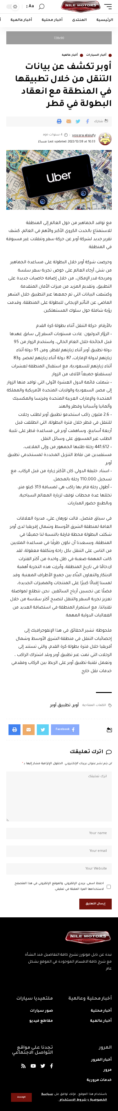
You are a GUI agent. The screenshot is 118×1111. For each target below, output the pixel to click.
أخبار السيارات (96, 55)
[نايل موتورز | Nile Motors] (80, 6)
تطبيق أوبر (60, 705)
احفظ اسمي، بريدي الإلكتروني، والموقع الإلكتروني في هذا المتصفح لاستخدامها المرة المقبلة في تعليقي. (59, 886)
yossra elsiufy (83, 135)
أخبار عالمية (70, 55)
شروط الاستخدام (73, 1100)
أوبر (75, 705)
